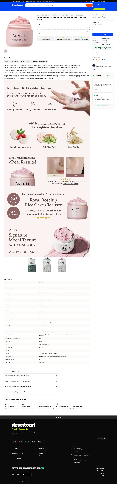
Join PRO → (94, 69)
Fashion (37, 9)
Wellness (14, 9)
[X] (101, 438)
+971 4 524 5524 (77, 462)
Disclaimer (102, 473)
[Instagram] (98, 438)
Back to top (58, 417)
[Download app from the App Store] (26, 474)
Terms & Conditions (100, 468)
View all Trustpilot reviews (103, 105)
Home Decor (21, 9)
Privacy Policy (101, 470)
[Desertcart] (17, 5)
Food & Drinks (29, 9)
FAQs (104, 475)
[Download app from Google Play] (16, 474)
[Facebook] (104, 438)
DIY (41, 9)
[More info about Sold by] (110, 38)
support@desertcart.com (80, 456)
